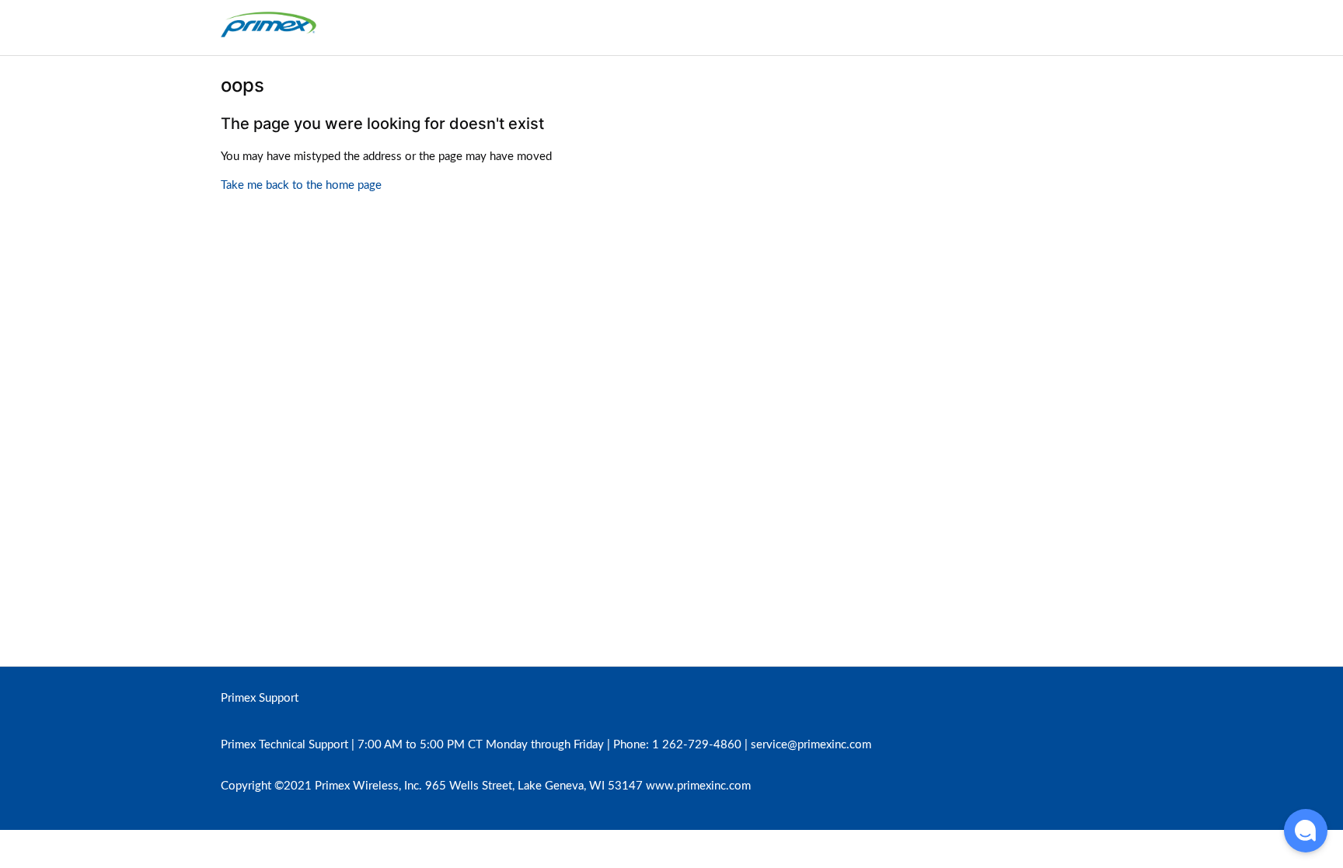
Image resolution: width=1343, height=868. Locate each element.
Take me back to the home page (301, 185)
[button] (1305, 830)
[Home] (268, 35)
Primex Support (259, 698)
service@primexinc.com (811, 745)
